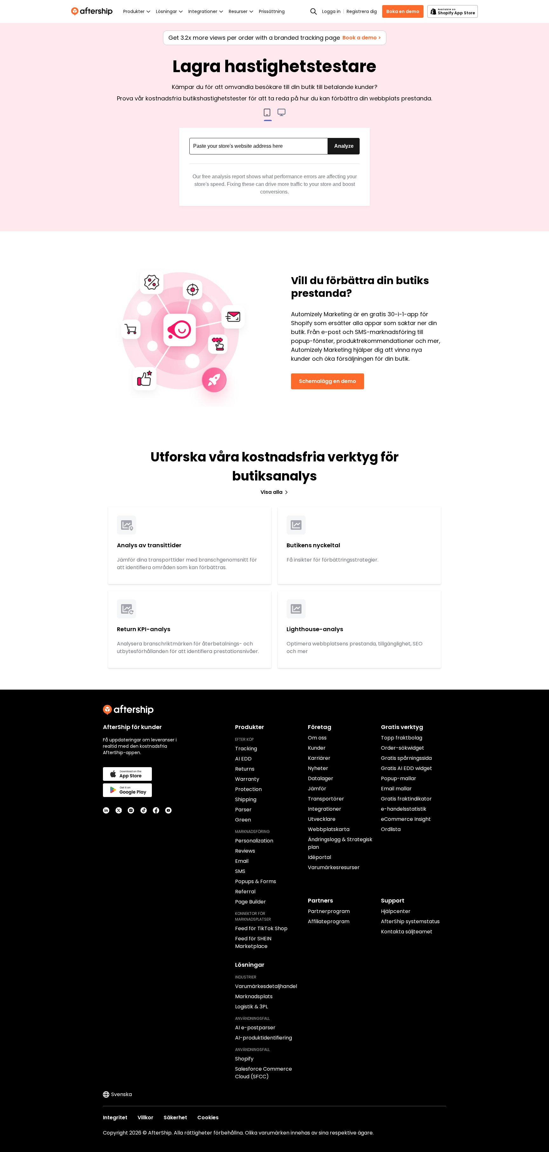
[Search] (313, 11)
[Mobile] (268, 115)
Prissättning (272, 11)
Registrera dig (362, 11)
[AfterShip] (93, 11)
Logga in (331, 11)
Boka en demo (402, 11)
